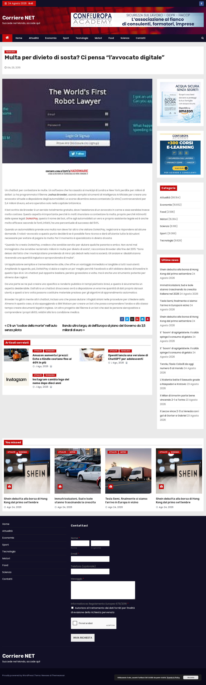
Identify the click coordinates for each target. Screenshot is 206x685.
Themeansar (58, 675)
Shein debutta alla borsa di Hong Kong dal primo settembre (25, 500)
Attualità (34, 38)
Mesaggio (77, 579)
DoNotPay (32, 218)
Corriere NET (18, 18)
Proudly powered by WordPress (18, 675)
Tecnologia (82, 38)
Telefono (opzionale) (83, 566)
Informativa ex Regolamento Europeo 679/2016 (99, 603)
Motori (98, 38)
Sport (66, 38)
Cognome (96, 548)
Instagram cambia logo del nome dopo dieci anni (51, 381)
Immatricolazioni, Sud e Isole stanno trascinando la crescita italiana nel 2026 (178, 289)
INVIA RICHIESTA (82, 637)
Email (75, 553)
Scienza (125, 38)
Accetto (190, 677)
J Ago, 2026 (41, 366)
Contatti (140, 38)
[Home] (7, 38)
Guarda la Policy (173, 677)
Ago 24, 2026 (14, 507)
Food (111, 38)
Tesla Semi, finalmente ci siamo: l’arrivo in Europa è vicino (126, 500)
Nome (75, 538)
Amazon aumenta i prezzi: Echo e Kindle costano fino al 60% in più (52, 359)
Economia (50, 38)
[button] (202, 38)
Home (19, 38)
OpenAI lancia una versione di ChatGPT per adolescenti (128, 357)
